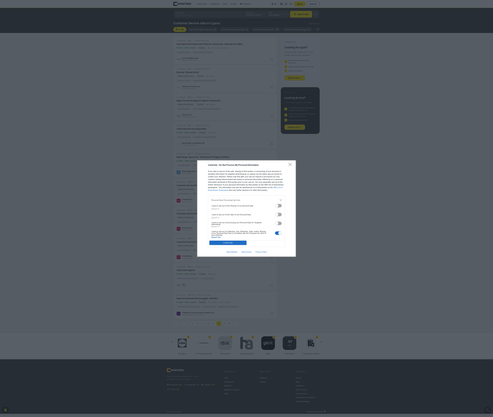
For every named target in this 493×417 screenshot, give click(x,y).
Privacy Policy (261, 252)
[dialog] (246, 208)
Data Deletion (232, 252)
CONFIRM (228, 243)
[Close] (290, 165)
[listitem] (246, 200)
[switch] (278, 205)
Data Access (246, 252)
